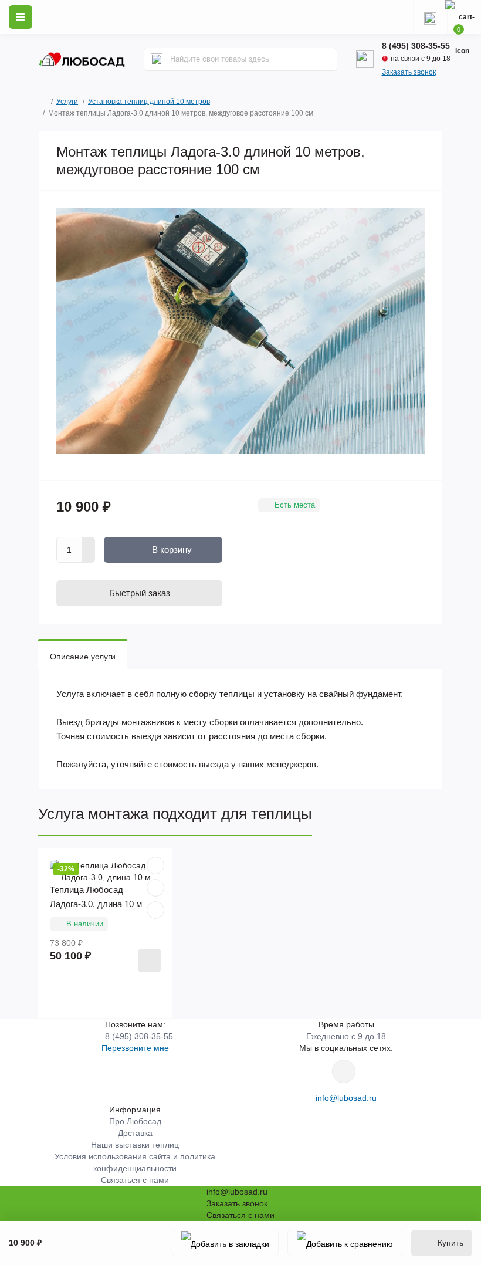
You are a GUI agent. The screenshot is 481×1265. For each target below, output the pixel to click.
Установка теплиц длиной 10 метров (149, 101)
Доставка (135, 1133)
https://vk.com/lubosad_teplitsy (343, 1071)
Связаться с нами (135, 1180)
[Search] (157, 59)
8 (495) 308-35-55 (416, 45)
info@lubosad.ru (346, 1097)
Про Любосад (135, 1121)
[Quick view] (155, 865)
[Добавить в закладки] (225, 1243)
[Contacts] (430, 17)
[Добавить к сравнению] (344, 1243)
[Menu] (20, 17)
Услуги (67, 101)
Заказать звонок (409, 72)
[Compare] (155, 910)
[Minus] (88, 556)
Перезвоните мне (135, 1048)
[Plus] (88, 543)
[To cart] (149, 960)
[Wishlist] (155, 888)
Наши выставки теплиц (135, 1144)
